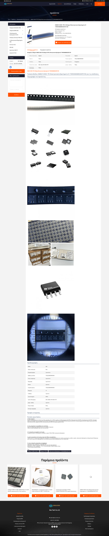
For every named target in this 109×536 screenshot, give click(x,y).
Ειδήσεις (89, 523)
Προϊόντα (60, 3)
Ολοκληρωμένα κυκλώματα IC (23, 19)
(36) (14, 30)
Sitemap (89, 526)
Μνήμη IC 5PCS (44, 451)
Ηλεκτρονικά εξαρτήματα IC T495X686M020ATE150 (59, 451)
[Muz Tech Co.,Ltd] (8, 3)
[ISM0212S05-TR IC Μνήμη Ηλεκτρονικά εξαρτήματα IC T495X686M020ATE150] (42, 34)
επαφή (75, 3)
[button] (29, 43)
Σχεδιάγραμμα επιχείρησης (89, 516)
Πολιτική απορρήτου (89, 528)
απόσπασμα (100, 3)
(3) (13, 53)
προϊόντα (13, 19)
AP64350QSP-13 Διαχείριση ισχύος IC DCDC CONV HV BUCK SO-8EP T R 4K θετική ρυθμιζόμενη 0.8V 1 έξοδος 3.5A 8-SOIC (18, 490)
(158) (15, 27)
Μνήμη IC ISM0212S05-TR (33, 451)
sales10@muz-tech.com (88, 0)
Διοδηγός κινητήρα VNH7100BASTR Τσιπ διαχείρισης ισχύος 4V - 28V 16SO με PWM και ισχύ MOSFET (90, 490)
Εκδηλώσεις (81, 3)
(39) (16, 41)
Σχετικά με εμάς (67, 3)
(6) (13, 44)
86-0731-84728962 (101, 0)
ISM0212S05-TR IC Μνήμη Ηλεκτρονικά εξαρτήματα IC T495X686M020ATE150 (65, 490)
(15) (16, 37)
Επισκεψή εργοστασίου (89, 518)
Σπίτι (9, 19)
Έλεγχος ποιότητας (89, 521)
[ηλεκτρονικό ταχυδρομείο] (10, 67)
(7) (14, 50)
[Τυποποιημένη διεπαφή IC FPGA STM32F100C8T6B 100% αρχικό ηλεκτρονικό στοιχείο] (42, 477)
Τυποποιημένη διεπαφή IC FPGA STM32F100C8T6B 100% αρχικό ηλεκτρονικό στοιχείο (42, 490)
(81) (14, 34)
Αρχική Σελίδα (52, 3)
